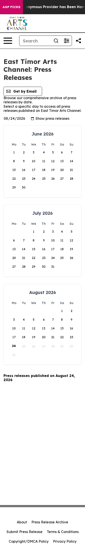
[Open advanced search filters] (66, 41)
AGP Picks (11, 7)
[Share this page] (78, 40)
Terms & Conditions (63, 532)
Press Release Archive (49, 522)
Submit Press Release (24, 532)
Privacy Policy (64, 541)
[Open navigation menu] (7, 40)
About (22, 522)
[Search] (56, 41)
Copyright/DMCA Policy (29, 541)
